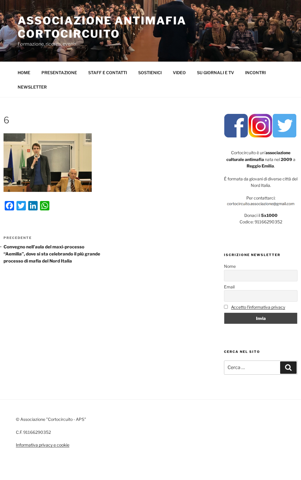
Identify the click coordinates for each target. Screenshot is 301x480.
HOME (24, 72)
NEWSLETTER (32, 86)
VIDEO (179, 72)
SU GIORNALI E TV (215, 72)
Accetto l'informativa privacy (258, 307)
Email (229, 286)
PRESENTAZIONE (59, 72)
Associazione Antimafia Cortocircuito (102, 27)
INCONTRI (255, 72)
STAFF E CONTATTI (107, 72)
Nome (230, 266)
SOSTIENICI (150, 72)
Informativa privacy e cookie (42, 444)
